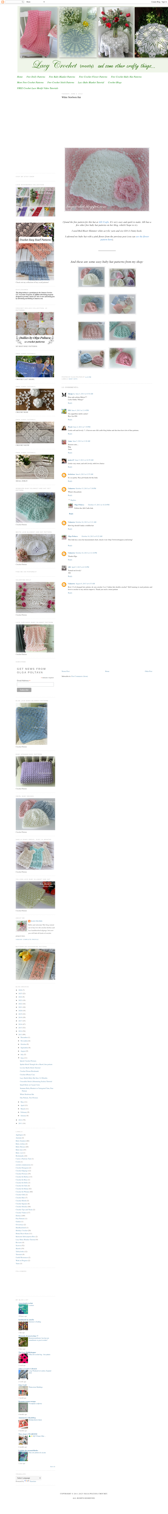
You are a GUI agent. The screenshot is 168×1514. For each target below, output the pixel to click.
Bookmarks (20, 1156)
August (23, 1051)
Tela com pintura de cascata (37, 1452)
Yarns (18, 1263)
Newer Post (66, 671)
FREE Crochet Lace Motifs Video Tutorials (37, 88)
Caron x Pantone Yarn (23, 1158)
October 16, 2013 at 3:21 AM (86, 522)
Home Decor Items (22, 1233)
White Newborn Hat (27, 1094)
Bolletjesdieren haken (35, 1420)
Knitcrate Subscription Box (25, 1236)
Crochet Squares (21, 1203)
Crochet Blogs (115, 82)
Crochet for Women (22, 1191)
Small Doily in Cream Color (30, 1085)
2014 (21, 1031)
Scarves (18, 1245)
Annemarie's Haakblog (27, 1417)
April (23, 1105)
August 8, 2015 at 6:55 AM (85, 583)
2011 (21, 1123)
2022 (21, 1003)
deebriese (71, 474)
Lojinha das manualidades (28, 1450)
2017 (21, 1021)
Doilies (18, 1215)
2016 (21, 1024)
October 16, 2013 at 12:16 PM (86, 553)
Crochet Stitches (21, 1206)
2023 (21, 1000)
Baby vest (19, 1153)
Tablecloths (20, 1251)
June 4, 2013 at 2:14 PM (80, 410)
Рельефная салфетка (35, 1403)
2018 (21, 1017)
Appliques (19, 1135)
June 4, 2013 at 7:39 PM (81, 427)
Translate (33, 1481)
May (22, 1102)
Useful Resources (22, 1257)
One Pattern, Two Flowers (29, 1097)
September (24, 1047)
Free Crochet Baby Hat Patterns (126, 76)
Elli (69, 410)
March (23, 1109)
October (24, 1044)
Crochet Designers (22, 1168)
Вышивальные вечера (27, 1401)
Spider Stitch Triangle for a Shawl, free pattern (36, 1064)
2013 (21, 1034)
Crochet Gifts (20, 1194)
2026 (21, 990)
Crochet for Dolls (22, 1182)
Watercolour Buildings (36, 1387)
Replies (73, 500)
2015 (21, 1027)
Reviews (19, 1242)
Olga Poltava (79, 504)
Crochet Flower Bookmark (29, 1071)
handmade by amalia (26, 1319)
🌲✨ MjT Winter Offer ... (37, 1436)
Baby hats (73, 379)
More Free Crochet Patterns (30, 82)
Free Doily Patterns (36, 76)
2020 (21, 1010)
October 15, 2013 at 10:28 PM (98, 504)
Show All (52, 1466)
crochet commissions (23, 1165)
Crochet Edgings (22, 1170)
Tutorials (19, 1254)
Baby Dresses (20, 1147)
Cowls (18, 1162)
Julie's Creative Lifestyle (28, 1368)
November (24, 1041)
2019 (21, 1014)
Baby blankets (21, 1141)
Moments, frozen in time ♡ (28, 1336)
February (24, 1112)
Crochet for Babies (22, 1176)
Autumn (19, 1138)
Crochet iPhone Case (27, 1074)
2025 (21, 993)
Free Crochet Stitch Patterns (60, 82)
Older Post (148, 671)
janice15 (71, 460)
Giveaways (19, 1224)
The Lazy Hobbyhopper (27, 1352)
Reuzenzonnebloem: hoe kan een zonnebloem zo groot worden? (39, 1339)
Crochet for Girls (21, 1185)
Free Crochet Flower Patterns (93, 76)
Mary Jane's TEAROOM (28, 1434)
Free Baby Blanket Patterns (62, 76)
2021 (21, 1007)
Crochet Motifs (21, 1200)
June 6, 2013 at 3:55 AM (84, 474)
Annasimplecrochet (26, 1303)
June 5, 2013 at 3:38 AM (81, 441)
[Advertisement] (107, 120)
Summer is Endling (35, 1322)
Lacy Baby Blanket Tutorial (91, 82)
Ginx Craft (23, 1385)
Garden (18, 1221)
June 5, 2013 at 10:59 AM (84, 460)
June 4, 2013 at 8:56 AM (84, 394)
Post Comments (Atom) (79, 676)
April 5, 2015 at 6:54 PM (80, 567)
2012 (21, 1120)
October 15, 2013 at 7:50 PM (86, 488)
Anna (70, 441)
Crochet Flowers (21, 1173)
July (22, 1054)
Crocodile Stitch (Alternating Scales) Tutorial (36, 1081)
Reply (70, 403)
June (22, 1058)
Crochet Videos (21, 1212)
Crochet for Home (22, 1188)
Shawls (18, 1248)
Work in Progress (22, 1260)
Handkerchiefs (21, 1227)
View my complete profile (27, 939)
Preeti (70, 427)
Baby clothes (20, 1144)
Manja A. (71, 393)
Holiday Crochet (22, 1230)
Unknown (71, 488)
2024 (21, 997)
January (24, 1115)
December (24, 1037)
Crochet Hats (20, 1197)
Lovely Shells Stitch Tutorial (30, 1068)
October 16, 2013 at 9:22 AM (92, 536)
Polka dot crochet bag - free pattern (39, 1354)
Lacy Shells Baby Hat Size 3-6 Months (33, 1078)
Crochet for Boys (22, 1180)
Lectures (31, 1305)
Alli (69, 567)
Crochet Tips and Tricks (24, 1209)
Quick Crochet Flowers (28, 1061)
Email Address (23, 680)
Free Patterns (20, 1218)
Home (20, 76)
